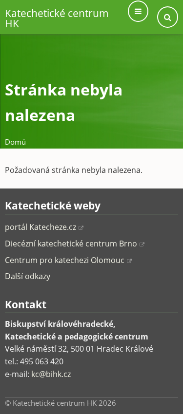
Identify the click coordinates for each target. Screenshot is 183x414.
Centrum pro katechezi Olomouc (64, 260)
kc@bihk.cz (51, 374)
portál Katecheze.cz (40, 227)
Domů (15, 142)
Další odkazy (27, 276)
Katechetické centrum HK (57, 18)
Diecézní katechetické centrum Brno (71, 243)
